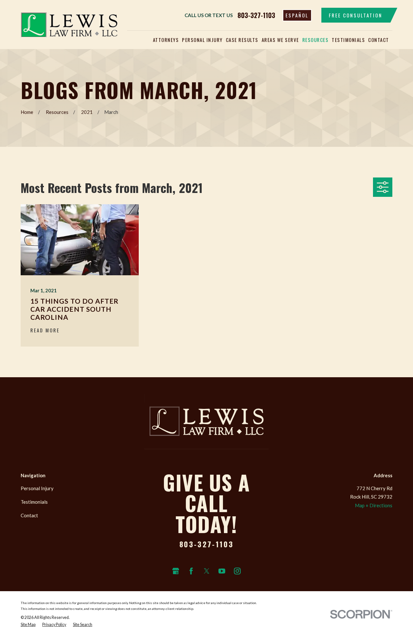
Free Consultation (355, 15)
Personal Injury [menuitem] (202, 39)
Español (297, 15)
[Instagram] (237, 571)
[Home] (69, 24)
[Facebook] (191, 571)
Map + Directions (373, 505)
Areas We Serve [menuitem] (280, 39)
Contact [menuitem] (378, 39)
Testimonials (34, 502)
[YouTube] (221, 571)
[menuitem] (28, 624)
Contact (29, 515)
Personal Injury (37, 488)
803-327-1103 (256, 15)
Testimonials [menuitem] (348, 39)
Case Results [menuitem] (242, 39)
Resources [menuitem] (315, 39)
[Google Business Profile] (175, 571)
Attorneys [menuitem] (166, 39)
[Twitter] (206, 571)
